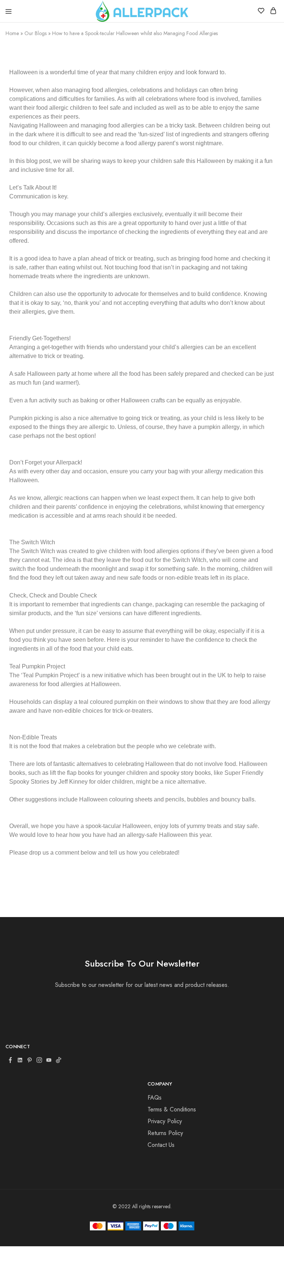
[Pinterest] (29, 1061)
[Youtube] (49, 1061)
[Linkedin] (20, 1061)
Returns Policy (165, 1133)
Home (12, 33)
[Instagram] (39, 1061)
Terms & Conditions (172, 1109)
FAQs (155, 1097)
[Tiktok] (58, 1061)
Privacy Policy (165, 1121)
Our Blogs (35, 33)
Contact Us (161, 1145)
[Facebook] (10, 1061)
